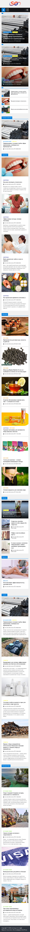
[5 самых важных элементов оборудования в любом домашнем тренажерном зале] (6, 547)
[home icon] (3, 10)
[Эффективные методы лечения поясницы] (15, 203)
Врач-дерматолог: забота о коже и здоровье (13, 260)
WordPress (24, 930)
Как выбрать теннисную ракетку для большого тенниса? (14, 513)
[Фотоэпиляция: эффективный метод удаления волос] (15, 569)
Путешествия (7, 791)
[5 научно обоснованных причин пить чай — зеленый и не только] (15, 386)
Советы (15, 56)
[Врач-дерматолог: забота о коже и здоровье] (15, 244)
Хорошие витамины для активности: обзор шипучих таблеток (14, 430)
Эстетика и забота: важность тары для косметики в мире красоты (14, 703)
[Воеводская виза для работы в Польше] (15, 856)
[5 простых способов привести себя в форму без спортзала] (6, 524)
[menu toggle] (7, 9)
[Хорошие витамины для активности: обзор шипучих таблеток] (15, 416)
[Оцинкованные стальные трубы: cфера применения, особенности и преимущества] (6, 93)
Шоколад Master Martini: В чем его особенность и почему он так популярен (14, 370)
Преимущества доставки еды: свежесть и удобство (14, 340)
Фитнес (12, 510)
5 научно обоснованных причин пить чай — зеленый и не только (14, 400)
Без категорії (8, 56)
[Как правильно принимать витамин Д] (15, 282)
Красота (5, 580)
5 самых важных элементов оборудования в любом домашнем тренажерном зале (19, 545)
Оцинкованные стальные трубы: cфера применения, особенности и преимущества (14, 59)
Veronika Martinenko (9, 63)
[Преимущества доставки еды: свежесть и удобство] (15, 326)
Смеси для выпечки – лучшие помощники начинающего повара (13, 460)
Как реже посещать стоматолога (12, 82)
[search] (27, 10)
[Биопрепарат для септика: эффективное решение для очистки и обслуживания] (15, 647)
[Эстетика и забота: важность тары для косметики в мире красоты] (15, 687)
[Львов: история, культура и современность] (15, 818)
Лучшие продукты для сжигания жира (14, 490)
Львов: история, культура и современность (11, 834)
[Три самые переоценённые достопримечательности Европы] (15, 893)
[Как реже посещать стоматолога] (6, 101)
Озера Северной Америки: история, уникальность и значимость (13, 793)
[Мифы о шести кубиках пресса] (6, 535)
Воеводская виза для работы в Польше (14, 871)
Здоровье (6, 80)
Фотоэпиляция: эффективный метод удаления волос (13, 583)
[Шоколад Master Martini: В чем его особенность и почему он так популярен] (15, 356)
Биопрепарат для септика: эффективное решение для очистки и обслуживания (14, 663)
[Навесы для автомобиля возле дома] (6, 109)
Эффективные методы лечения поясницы (12, 219)
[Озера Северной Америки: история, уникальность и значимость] (15, 777)
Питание (5, 338)
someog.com (15, 928)
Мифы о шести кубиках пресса (18, 533)
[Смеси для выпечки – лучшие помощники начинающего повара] (15, 446)
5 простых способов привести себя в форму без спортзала (19, 522)
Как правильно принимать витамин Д (14, 297)
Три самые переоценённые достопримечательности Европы (12, 909)
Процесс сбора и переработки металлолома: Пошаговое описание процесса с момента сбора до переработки (13, 746)
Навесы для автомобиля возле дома (19, 109)
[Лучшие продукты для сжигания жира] (15, 476)
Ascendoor (9, 930)
